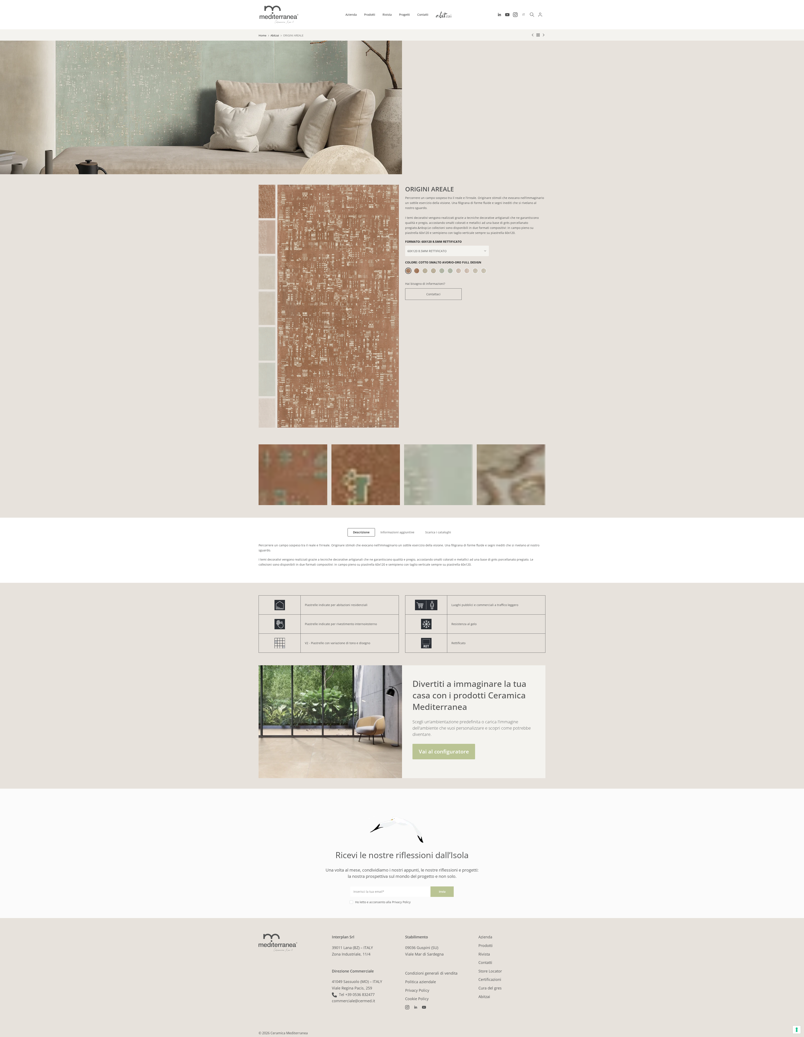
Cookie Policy (417, 998)
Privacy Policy (417, 990)
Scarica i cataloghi (438, 532)
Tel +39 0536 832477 (357, 994)
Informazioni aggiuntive (397, 532)
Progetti (404, 15)
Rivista (387, 15)
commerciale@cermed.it (353, 1000)
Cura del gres (490, 988)
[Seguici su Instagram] (515, 14)
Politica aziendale (420, 981)
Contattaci (433, 294)
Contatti (422, 15)
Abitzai (275, 35)
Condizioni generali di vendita (431, 973)
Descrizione (361, 532)
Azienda (351, 15)
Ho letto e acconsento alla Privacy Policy (383, 902)
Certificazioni (489, 979)
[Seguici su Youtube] (507, 14)
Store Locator (490, 971)
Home (262, 35)
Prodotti (369, 15)
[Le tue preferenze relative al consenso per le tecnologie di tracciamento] (797, 1030)
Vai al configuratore (444, 751)
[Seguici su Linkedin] (499, 14)
